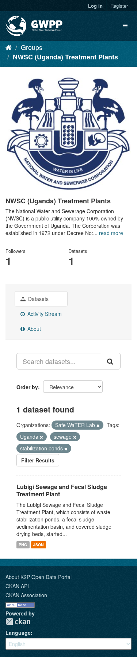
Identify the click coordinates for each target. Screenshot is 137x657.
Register (119, 5)
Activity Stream (44, 313)
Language (18, 632)
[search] (111, 361)
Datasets (38, 298)
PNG (23, 544)
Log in (95, 5)
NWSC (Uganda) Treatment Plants (65, 57)
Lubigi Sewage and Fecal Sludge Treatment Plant (61, 490)
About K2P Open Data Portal (38, 576)
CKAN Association (26, 595)
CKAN (17, 621)
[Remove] (98, 425)
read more (111, 232)
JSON (38, 544)
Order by (27, 387)
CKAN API (17, 586)
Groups (31, 47)
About (33, 328)
